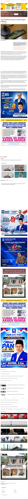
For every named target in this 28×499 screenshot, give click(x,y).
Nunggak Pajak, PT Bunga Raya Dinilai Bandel (18, 49)
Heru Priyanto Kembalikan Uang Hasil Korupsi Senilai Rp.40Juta (20, 169)
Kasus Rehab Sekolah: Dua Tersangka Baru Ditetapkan (19, 48)
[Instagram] (6, 494)
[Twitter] (22, 1)
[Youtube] (23, 1)
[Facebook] (21, 1)
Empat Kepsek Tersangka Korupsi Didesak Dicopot (19, 47)
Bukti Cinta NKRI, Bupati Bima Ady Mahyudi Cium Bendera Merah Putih (11, 418)
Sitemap (15, 492)
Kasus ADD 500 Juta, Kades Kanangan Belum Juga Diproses (20, 176)
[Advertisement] (6, 46)
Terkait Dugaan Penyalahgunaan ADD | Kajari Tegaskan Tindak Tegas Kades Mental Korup (7, 169)
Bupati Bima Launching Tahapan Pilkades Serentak (12, 391)
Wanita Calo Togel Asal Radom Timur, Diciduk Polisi (9, 449)
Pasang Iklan (3, 492)
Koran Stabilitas (7, 1)
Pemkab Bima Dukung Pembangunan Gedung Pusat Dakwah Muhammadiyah (15, 394)
